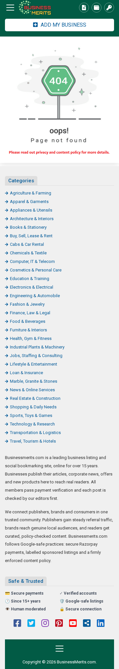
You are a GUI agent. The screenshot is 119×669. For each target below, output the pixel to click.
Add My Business (62, 25)
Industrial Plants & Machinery (37, 347)
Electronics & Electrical (31, 287)
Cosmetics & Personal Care (35, 270)
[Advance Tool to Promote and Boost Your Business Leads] (41, 7)
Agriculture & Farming (30, 193)
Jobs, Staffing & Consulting (36, 355)
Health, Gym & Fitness (31, 338)
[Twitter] (31, 624)
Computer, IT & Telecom (32, 261)
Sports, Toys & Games (31, 415)
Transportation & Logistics (35, 432)
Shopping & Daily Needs (33, 406)
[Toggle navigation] (10, 7)
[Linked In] (100, 624)
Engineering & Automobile (35, 295)
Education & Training (29, 278)
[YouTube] (73, 624)
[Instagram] (45, 624)
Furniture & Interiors (28, 329)
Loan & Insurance (26, 372)
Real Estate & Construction (35, 398)
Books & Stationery (28, 227)
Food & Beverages (27, 321)
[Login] (109, 8)
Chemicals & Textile (28, 252)
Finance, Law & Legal (30, 312)
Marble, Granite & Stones (33, 381)
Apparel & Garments (29, 201)
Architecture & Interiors (32, 218)
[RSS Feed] (87, 624)
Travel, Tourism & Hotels (33, 441)
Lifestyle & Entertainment (33, 364)
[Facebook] (17, 624)
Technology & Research (32, 424)
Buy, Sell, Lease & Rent (31, 235)
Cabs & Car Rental (27, 244)
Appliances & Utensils (31, 210)
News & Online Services (32, 389)
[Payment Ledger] (96, 8)
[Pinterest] (59, 624)
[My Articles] (84, 8)
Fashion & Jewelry (27, 304)
